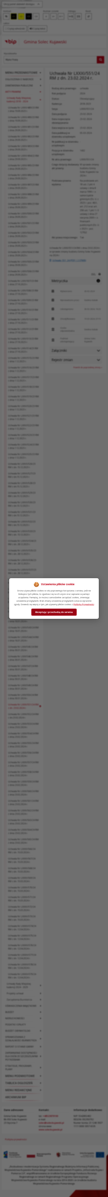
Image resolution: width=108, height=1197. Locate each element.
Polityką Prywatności (83, 604)
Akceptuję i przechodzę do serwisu (54, 612)
